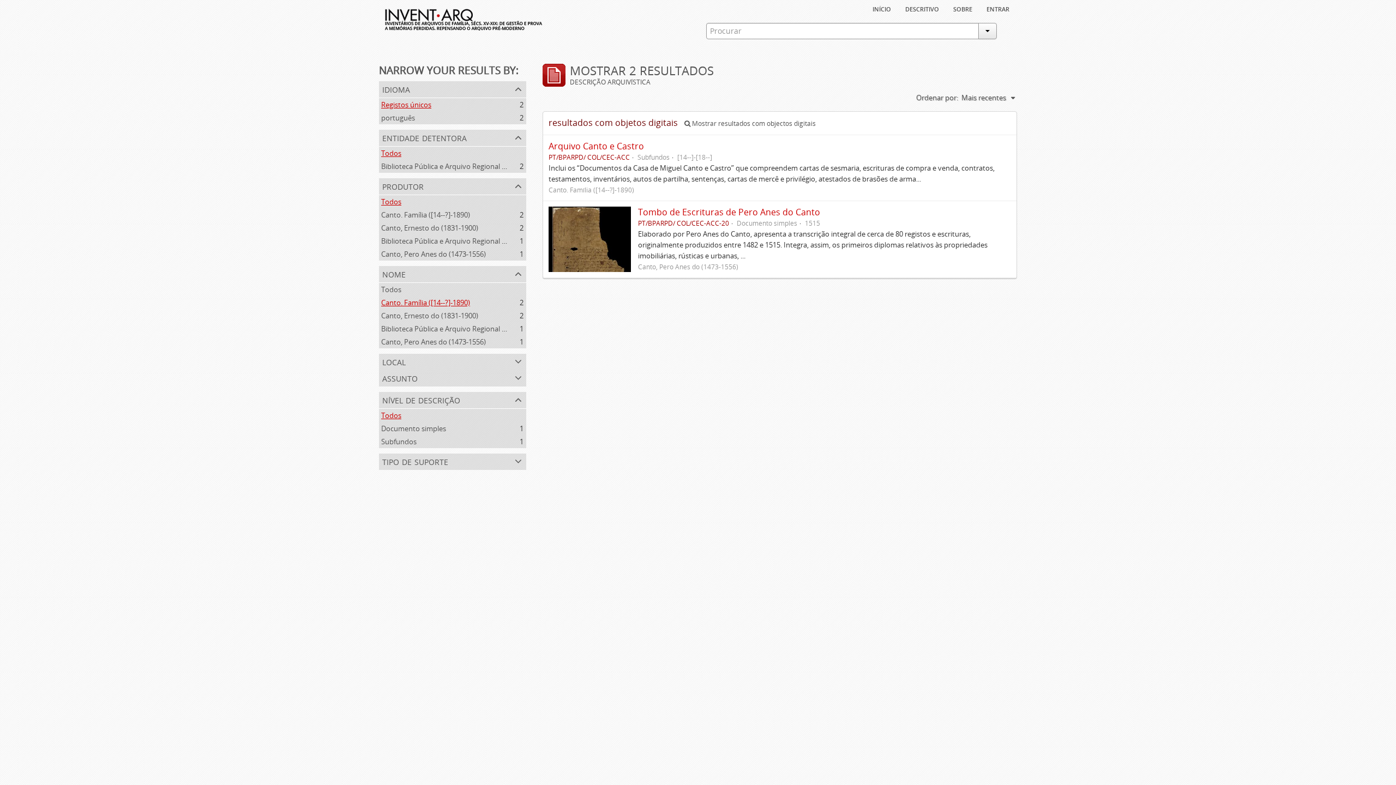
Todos (391, 153)
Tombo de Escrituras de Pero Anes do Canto (729, 212)
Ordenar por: (937, 97)
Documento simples (413, 428)
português (398, 118)
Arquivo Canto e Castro (596, 146)
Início (881, 8)
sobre (962, 8)
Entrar (997, 8)
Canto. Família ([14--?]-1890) (425, 215)
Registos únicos (406, 105)
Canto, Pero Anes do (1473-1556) (433, 254)
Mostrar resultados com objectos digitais (753, 123)
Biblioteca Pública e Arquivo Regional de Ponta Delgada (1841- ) (482, 241)
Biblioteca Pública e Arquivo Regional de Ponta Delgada (470, 166)
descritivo (922, 8)
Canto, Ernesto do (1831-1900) (429, 228)
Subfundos (399, 441)
